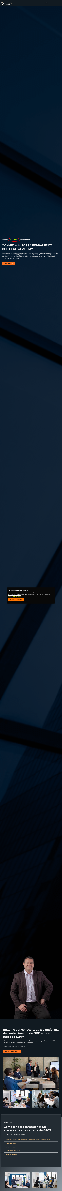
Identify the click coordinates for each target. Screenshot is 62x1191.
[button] (46, 3)
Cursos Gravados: (11, 1143)
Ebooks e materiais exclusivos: (15, 1158)
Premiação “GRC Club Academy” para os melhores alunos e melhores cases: (28, 1139)
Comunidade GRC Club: (13, 1150)
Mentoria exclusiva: (11, 1154)
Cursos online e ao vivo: (13, 1147)
